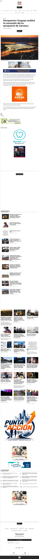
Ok (19, 557)
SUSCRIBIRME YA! (19, 119)
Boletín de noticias (19, 113)
